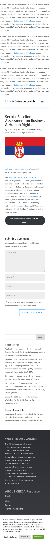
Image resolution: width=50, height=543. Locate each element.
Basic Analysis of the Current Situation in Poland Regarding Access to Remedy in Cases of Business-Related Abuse (24, 417)
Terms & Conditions (14, 509)
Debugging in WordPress (24, 20)
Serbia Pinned (17, 132)
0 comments (29, 132)
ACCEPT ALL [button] (38, 536)
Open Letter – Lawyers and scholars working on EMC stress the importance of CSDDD (23, 377)
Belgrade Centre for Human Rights (19, 169)
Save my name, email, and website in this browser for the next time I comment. (23, 304)
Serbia (7, 132)
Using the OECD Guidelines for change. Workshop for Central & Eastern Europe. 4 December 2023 (22, 400)
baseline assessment (30, 196)
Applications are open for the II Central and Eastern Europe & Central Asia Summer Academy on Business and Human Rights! (25, 352)
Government (31, 129)
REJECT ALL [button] (25, 536)
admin (10, 129)
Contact (8, 505)
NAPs (39, 129)
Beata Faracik (10, 414)
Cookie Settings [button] (10, 537)
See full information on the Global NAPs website (25, 220)
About (8, 501)
